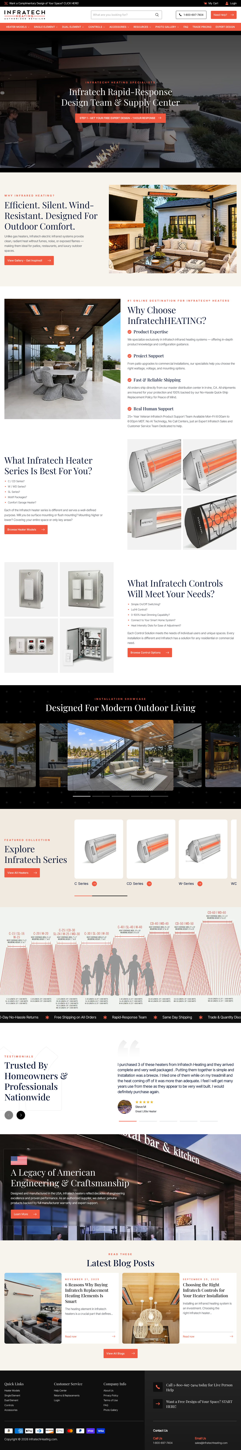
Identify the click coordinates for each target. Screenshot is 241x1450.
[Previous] (9, 1115)
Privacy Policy (111, 1395)
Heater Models (12, 1390)
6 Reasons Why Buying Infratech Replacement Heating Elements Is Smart (86, 1293)
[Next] (21, 1115)
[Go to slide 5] (159, 796)
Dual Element (11, 1400)
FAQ (106, 1405)
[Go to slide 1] (82, 796)
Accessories (10, 1409)
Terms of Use (111, 1400)
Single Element (12, 1395)
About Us (108, 1390)
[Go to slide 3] (120, 796)
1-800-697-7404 (163, 1443)
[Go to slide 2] (101, 796)
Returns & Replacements (67, 1395)
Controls (9, 1405)
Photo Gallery (111, 1409)
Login (57, 1400)
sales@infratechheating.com (211, 1443)
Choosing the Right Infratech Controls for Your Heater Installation (205, 1290)
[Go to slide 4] (140, 796)
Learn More (21, 1214)
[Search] (157, 15)
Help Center (60, 1390)
